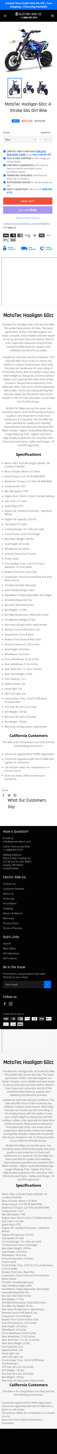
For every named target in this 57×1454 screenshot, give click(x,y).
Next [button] (51, 88)
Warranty (8, 918)
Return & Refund (12, 913)
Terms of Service (12, 928)
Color (6, 132)
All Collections (11, 953)
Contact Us (9, 883)
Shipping (8, 908)
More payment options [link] (27, 217)
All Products (10, 958)
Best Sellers (9, 948)
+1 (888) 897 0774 (28, 17)
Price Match (10, 903)
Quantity (45, 132)
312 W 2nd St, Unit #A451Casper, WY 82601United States (17, 865)
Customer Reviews (13, 888)
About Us (8, 893)
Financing (8, 898)
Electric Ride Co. (17, 1013)
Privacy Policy (11, 923)
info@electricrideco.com (17, 841)
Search (7, 943)
